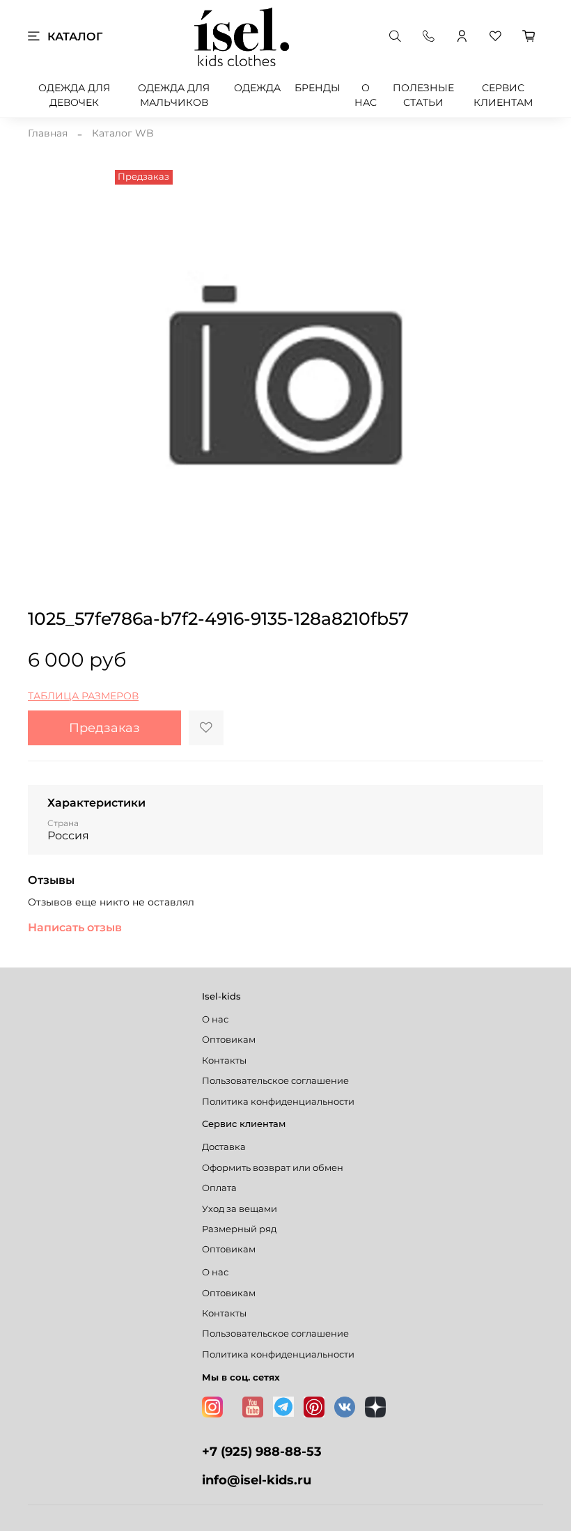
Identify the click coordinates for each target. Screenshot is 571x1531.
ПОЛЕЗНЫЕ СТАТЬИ (423, 95)
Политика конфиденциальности (278, 1101)
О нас (215, 1019)
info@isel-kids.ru (256, 1480)
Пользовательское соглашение (275, 1080)
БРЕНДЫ (318, 87)
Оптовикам (229, 1039)
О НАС (365, 95)
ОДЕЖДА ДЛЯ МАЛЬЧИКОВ (174, 95)
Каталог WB (123, 133)
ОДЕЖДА (257, 87)
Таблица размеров (83, 696)
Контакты (224, 1060)
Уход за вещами (239, 1209)
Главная (48, 133)
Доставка (224, 1147)
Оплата (219, 1188)
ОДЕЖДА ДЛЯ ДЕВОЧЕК (74, 95)
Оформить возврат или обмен (272, 1168)
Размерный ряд (239, 1229)
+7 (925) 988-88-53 (262, 1451)
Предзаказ (104, 727)
